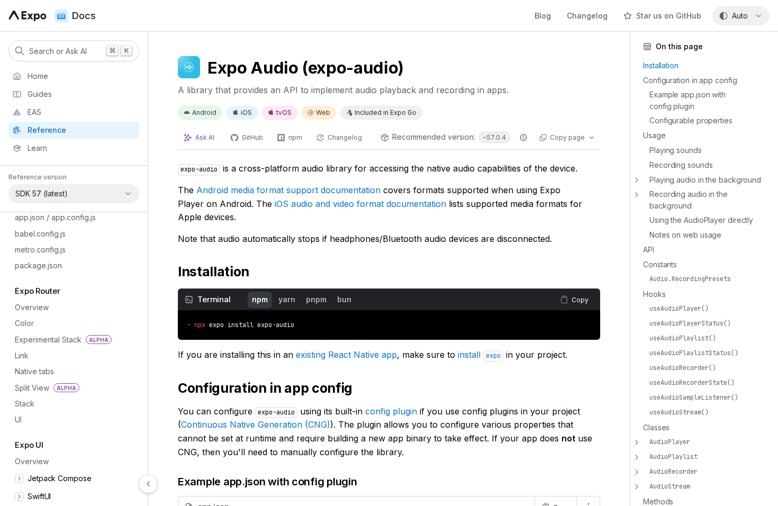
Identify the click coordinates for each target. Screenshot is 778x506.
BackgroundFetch (41, 285)
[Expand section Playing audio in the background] (636, 180)
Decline (88, 483)
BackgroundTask (45, 299)
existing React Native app (346, 354)
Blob (23, 348)
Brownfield (33, 396)
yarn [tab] (286, 299)
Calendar (31, 428)
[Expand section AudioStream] (636, 487)
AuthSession (36, 267)
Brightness (33, 380)
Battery (27, 332)
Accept (173, 483)
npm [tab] (260, 299)
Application (34, 219)
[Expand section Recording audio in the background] (636, 194)
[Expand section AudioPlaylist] (636, 457)
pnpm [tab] (316, 299)
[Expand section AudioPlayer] (636, 442)
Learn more (68, 462)
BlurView (30, 364)
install (479, 354)
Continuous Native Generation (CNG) (255, 424)
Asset (24, 235)
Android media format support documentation (288, 190)
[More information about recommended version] (523, 137)
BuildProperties (41, 412)
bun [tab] (344, 299)
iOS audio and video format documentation (360, 203)
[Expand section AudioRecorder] (636, 472)
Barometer (33, 316)
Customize (39, 483)
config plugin (391, 411)
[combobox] (741, 15)
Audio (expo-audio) (49, 251)
